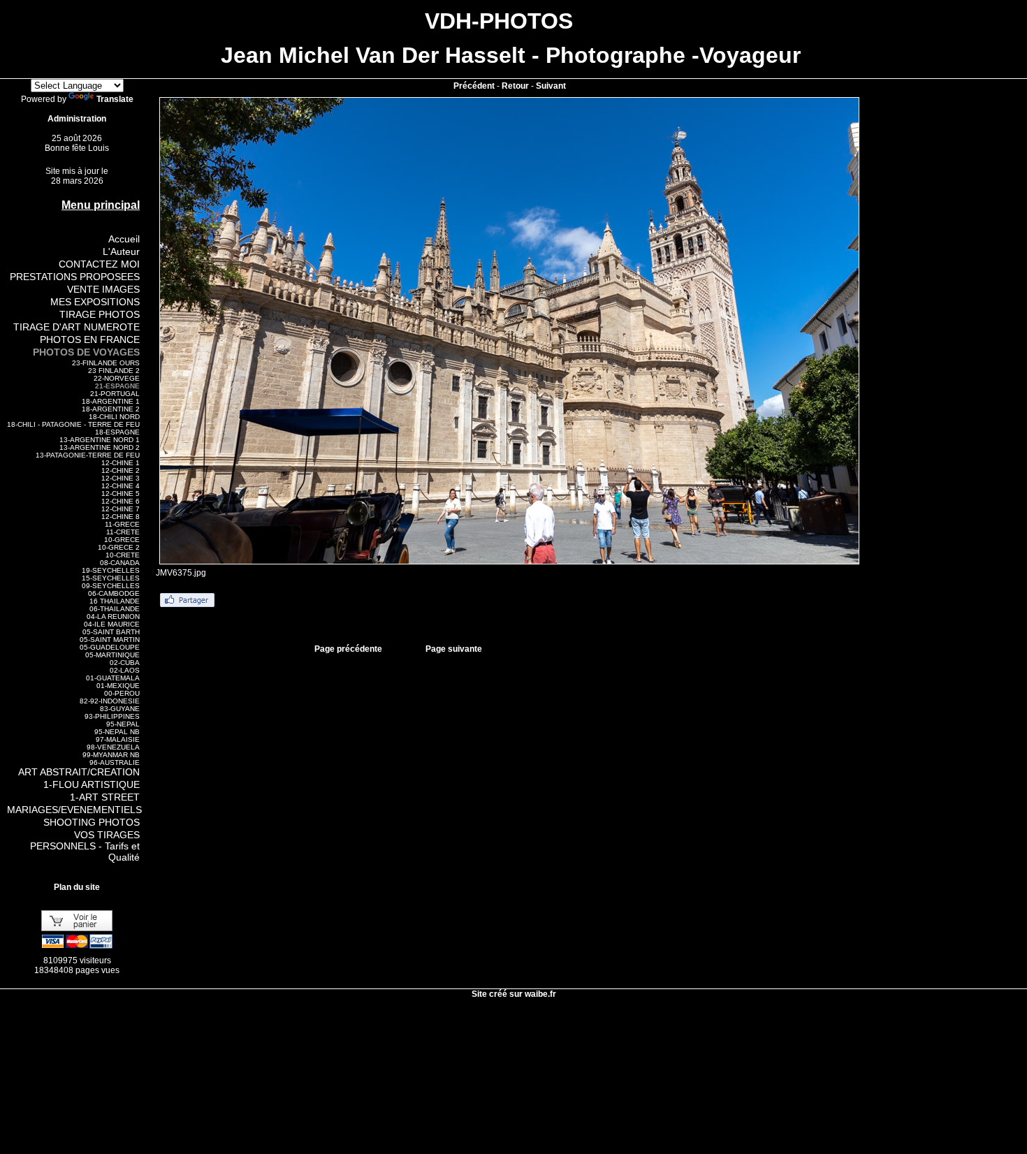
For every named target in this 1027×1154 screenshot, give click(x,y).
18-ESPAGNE (117, 432)
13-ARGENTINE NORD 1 (99, 440)
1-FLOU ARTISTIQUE (91, 784)
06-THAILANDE (114, 609)
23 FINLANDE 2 (114, 370)
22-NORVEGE (117, 378)
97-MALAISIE (118, 739)
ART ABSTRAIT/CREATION (79, 771)
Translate (114, 99)
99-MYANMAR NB (111, 755)
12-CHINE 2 (120, 470)
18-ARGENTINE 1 (111, 401)
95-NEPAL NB (117, 732)
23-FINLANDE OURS (106, 363)
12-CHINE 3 (120, 478)
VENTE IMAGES (103, 289)
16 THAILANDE (114, 601)
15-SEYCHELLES (111, 578)
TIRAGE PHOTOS (99, 314)
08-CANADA (120, 563)
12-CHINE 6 (120, 501)
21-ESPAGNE (117, 386)
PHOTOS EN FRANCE (90, 339)
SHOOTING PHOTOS (91, 822)
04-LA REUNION (113, 616)
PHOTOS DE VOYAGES (86, 352)
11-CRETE (123, 532)
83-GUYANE (120, 709)
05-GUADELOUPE (110, 647)
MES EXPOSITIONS (95, 301)
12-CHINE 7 (120, 509)
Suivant (551, 86)
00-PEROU (122, 693)
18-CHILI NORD (114, 417)
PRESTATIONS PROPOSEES (75, 276)
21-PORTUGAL (115, 393)
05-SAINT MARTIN (110, 639)
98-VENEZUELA (113, 747)
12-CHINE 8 (120, 516)
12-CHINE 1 (120, 463)
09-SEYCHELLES (111, 586)
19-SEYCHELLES (111, 570)
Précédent (474, 86)
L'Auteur (121, 251)
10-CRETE (122, 555)
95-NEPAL (123, 724)
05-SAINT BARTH (111, 632)
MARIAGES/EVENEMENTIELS (74, 809)
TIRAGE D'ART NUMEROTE (76, 327)
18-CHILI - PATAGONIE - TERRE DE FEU (73, 424)
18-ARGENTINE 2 (111, 409)
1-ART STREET (105, 797)
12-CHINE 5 (120, 493)
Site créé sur (514, 994)
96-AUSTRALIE (114, 762)
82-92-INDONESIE (110, 701)
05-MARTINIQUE (112, 655)
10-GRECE (122, 539)
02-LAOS (125, 670)
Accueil (124, 238)
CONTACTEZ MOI (99, 264)
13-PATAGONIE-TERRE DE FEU (88, 455)
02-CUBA (125, 662)
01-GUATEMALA (113, 678)
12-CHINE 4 (120, 486)
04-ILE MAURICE (112, 624)
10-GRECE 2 (119, 547)
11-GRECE (122, 524)
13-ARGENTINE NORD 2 (99, 447)
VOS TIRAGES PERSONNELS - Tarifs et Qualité (85, 846)
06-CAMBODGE (114, 593)
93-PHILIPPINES (112, 716)
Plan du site (77, 887)
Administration (77, 119)
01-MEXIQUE (118, 685)
